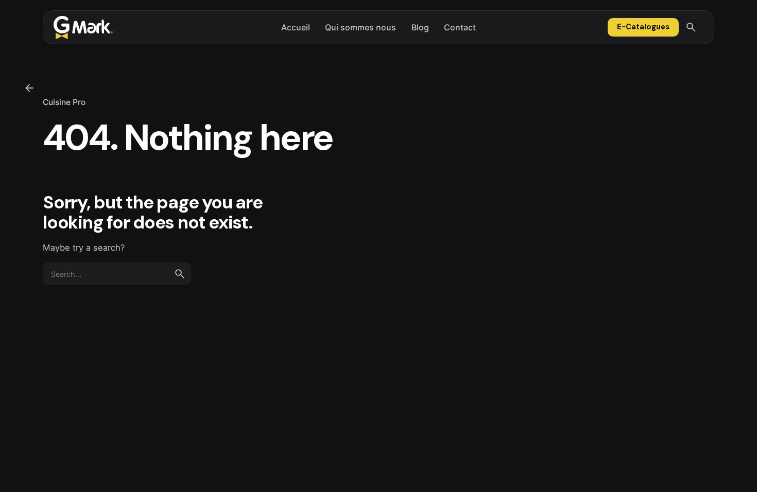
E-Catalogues (643, 27)
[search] (179, 273)
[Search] (691, 27)
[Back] (29, 88)
